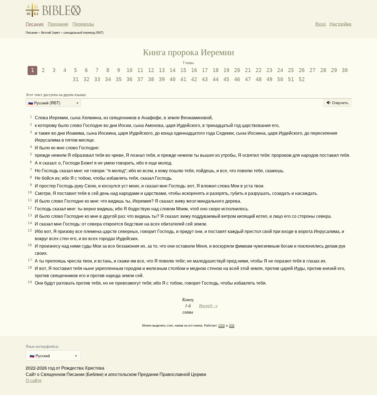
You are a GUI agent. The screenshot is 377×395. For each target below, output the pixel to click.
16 (194, 70)
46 (237, 79)
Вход (320, 24)
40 (172, 79)
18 (216, 70)
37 (140, 79)
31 (76, 79)
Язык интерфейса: (42, 346)
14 (172, 70)
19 (226, 70)
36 (129, 79)
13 (162, 70)
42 (194, 79)
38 (151, 79)
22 (259, 70)
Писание (35, 24)
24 (280, 70)
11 (140, 70)
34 (108, 79)
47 (248, 79)
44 (216, 79)
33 (97, 79)
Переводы (83, 24)
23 (269, 70)
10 (129, 70)
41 (183, 79)
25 (291, 70)
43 (205, 79)
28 (323, 70)
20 (237, 70)
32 (86, 79)
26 (302, 70)
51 (291, 79)
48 (259, 79)
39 (162, 79)
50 (280, 79)
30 (345, 70)
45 (226, 79)
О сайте (34, 380)
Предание (58, 24)
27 (312, 70)
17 (205, 70)
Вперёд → (208, 305)
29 (334, 70)
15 (183, 70)
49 (269, 79)
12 (151, 70)
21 (248, 70)
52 (302, 79)
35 (119, 79)
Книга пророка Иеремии (188, 52)
